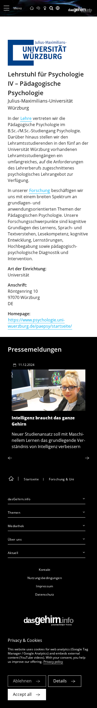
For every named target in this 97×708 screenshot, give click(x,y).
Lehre (26, 118)
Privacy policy (53, 661)
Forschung (39, 190)
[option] (48, 404)
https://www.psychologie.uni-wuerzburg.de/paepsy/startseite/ (40, 323)
